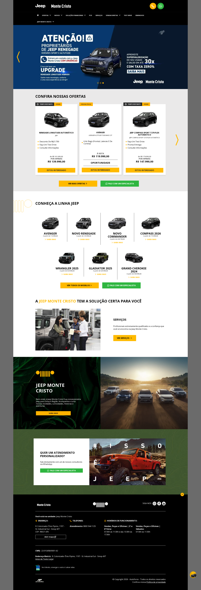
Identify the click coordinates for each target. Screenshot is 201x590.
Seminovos (139, 15)
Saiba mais (53, 413)
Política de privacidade (156, 582)
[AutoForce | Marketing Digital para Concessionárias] (39, 580)
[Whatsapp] (160, 6)
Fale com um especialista (121, 183)
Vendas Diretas (112, 15)
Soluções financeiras (74, 15)
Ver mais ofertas (76, 183)
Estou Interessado (56, 170)
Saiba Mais (51, 239)
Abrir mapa (49, 537)
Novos (57, 15)
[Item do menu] (38, 15)
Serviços (98, 15)
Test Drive (128, 15)
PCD (90, 15)
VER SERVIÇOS (123, 338)
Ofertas (45, 15)
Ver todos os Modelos (78, 285)
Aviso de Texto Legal (44, 559)
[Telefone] (153, 6)
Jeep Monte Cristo (44, 22)
